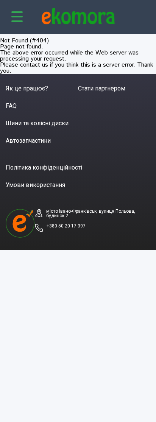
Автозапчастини (28, 140)
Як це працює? (27, 88)
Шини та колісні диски (37, 123)
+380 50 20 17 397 (66, 226)
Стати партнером (101, 88)
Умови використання (35, 184)
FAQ (11, 105)
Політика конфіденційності (44, 167)
